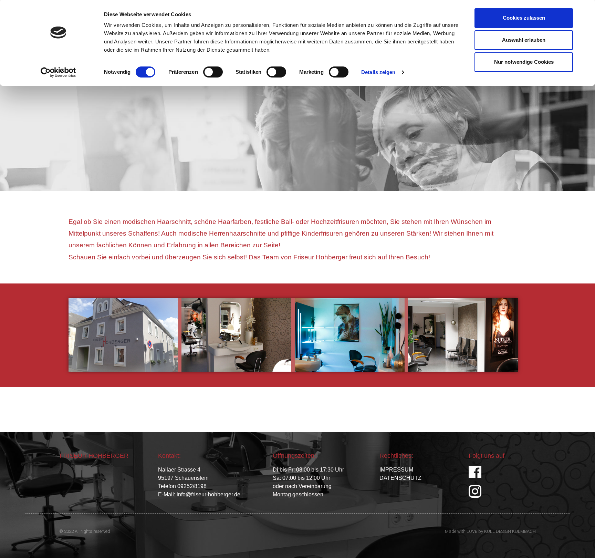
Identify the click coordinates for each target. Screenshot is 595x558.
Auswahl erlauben (523, 40)
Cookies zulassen (524, 18)
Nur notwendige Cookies (524, 62)
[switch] (213, 72)
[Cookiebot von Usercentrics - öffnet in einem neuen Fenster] (58, 72)
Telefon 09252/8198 (182, 486)
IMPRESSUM (396, 470)
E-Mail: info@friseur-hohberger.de (199, 494)
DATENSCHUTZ (400, 478)
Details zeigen (378, 72)
